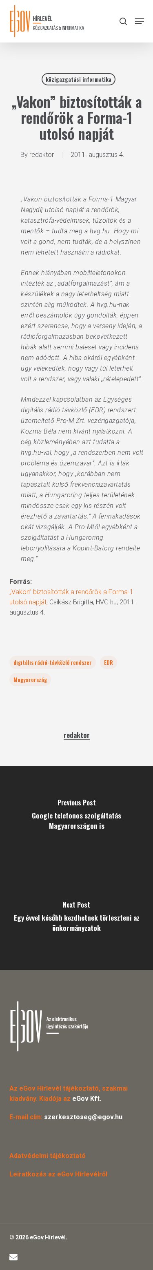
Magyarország (30, 679)
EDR (108, 662)
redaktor (41, 155)
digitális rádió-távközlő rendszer (52, 662)
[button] (139, 21)
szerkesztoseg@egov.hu (83, 1117)
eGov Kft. (86, 1098)
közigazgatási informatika (78, 79)
